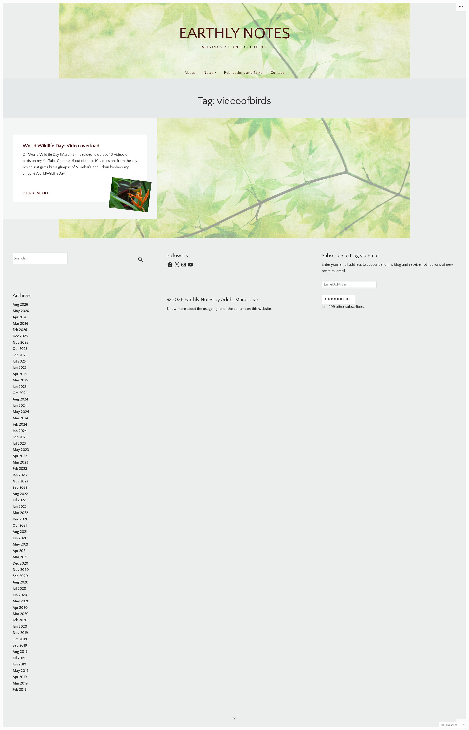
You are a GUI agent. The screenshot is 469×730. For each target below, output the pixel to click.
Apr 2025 (20, 374)
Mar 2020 (21, 614)
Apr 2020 (20, 608)
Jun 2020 (20, 595)
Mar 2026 (20, 324)
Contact (277, 73)
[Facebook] (170, 265)
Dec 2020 (20, 563)
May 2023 (21, 450)
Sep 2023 (20, 437)
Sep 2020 (20, 576)
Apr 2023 (20, 456)
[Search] (80, 258)
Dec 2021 (20, 519)
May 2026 (21, 311)
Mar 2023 (20, 462)
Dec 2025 (20, 336)
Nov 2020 (21, 570)
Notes (209, 73)
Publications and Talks (243, 73)
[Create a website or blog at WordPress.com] (234, 718)
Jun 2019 (19, 664)
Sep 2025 (20, 355)
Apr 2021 (20, 551)
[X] (177, 265)
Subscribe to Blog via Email (350, 255)
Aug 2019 (20, 652)
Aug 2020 (20, 582)
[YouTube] (190, 265)
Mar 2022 (20, 513)
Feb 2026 (20, 330)
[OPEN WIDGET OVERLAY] (461, 7)
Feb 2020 (20, 620)
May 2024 (21, 412)
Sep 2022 (20, 488)
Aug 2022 (20, 494)
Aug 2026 (20, 305)
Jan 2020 (20, 627)
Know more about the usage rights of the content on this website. (219, 309)
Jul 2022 (19, 500)
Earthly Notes (234, 33)
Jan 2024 (20, 431)
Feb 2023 (20, 469)
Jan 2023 (20, 475)
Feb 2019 (20, 690)
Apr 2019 (20, 677)
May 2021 (20, 544)
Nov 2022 (20, 481)
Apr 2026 (20, 317)
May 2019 (20, 671)
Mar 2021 (20, 557)
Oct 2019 (20, 639)
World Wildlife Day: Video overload (61, 146)
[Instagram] (184, 265)
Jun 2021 (19, 538)
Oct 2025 (20, 349)
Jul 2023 (19, 444)
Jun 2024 (20, 406)
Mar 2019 (20, 683)
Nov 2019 (20, 633)
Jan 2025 (20, 387)
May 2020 (21, 601)
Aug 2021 (20, 532)
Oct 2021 (20, 526)
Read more (36, 193)
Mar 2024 (20, 418)
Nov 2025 (20, 343)
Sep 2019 (20, 645)
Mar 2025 (20, 380)
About (190, 73)
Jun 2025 (20, 368)
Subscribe (338, 299)
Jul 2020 (19, 589)
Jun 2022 (20, 507)
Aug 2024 (20, 399)
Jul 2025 (19, 361)
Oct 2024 (20, 393)
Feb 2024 (20, 424)
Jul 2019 (19, 658)
